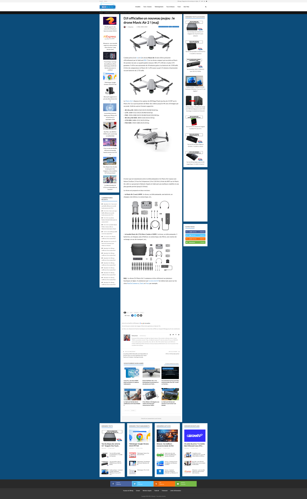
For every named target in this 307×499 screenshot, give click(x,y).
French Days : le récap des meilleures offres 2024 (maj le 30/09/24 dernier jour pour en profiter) (110, 66)
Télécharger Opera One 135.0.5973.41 (143, 453)
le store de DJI (154, 281)
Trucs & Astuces (170, 7)
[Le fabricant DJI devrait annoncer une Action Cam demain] (170, 394)
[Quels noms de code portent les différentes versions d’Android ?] (160, 455)
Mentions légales (147, 490)
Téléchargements (159, 7)
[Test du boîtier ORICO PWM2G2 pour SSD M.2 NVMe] (105, 463)
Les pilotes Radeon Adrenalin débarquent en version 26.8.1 (109, 220)
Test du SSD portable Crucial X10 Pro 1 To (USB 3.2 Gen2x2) (195, 52)
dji (127, 312)
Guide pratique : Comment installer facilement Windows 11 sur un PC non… (116, 472)
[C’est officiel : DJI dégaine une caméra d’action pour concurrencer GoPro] (151, 394)
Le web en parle (176, 26)
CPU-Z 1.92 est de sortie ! (172, 353)
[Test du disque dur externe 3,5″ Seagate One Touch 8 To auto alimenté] (112, 436)
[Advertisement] (151, 164)
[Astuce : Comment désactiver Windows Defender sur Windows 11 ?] (160, 471)
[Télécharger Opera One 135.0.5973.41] (132, 455)
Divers (170, 26)
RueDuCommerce (133, 283)
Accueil (101, 1)
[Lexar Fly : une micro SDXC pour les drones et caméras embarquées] (132, 373)
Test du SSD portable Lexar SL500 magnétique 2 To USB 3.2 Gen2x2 (195, 163)
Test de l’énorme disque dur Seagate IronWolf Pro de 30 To (195, 127)
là (140, 58)
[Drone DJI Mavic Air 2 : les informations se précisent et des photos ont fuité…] (151, 373)
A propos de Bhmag (128, 490)
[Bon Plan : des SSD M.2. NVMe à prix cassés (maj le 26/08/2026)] (187, 463)
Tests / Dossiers (147, 7)
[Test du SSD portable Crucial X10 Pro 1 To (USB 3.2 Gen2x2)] (105, 455)
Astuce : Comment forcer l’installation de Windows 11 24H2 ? (171, 463)
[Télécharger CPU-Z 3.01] (132, 471)
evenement (136, 312)
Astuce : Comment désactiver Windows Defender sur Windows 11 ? (171, 472)
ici (137, 58)
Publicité (156, 490)
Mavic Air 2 (129, 101)
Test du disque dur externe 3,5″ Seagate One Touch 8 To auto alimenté (195, 34)
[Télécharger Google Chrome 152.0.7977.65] (139, 436)
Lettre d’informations (175, 490)
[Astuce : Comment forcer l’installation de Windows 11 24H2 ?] (160, 463)
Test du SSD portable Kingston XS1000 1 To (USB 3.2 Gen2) (195, 145)
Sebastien (106, 204)
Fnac (147, 283)
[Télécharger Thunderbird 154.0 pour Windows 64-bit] (132, 463)
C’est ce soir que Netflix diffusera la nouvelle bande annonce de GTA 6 (109, 206)
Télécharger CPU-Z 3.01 (143, 470)
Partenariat (164, 490)
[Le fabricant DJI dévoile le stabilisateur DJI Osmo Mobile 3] (132, 394)
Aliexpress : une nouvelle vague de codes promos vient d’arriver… (198, 471)
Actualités (137, 7)
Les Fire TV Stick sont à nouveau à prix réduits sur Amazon (109, 243)
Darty (142, 283)
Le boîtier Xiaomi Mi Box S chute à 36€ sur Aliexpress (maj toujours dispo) (109, 226)
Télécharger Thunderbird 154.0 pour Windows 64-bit (143, 463)
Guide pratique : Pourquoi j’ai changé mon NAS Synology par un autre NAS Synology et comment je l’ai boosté (195, 109)
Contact (105, 1)
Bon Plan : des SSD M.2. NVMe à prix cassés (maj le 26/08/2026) (198, 463)
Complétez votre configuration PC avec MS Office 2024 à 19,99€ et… (198, 454)
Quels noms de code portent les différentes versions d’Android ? (170, 454)
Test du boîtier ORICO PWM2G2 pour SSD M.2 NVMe (195, 70)
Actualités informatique (163, 26)
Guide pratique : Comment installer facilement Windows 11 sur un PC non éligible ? (195, 89)
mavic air (142, 312)
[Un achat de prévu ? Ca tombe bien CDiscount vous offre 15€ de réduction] (194, 436)
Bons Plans (186, 7)
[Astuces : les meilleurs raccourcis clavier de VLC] (167, 436)
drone (131, 312)
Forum (179, 7)
